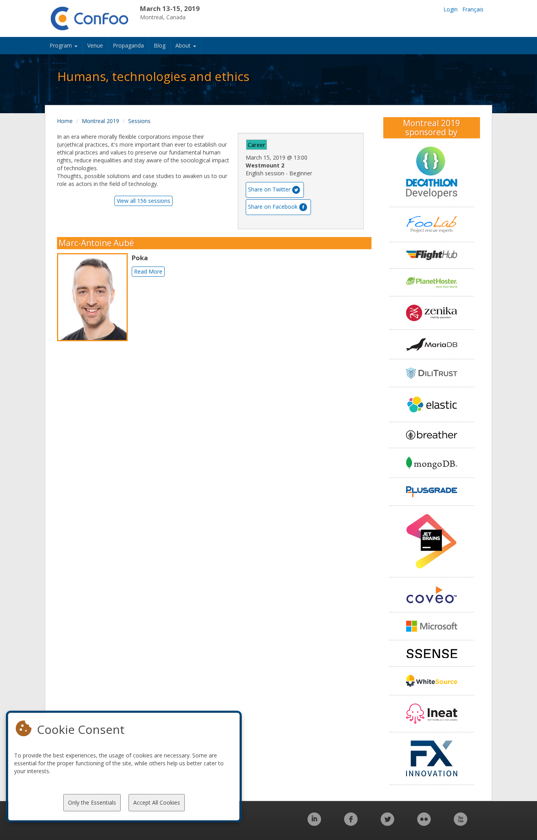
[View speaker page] (94, 297)
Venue (95, 45)
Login (450, 9)
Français (473, 9)
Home (65, 121)
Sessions (139, 121)
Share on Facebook (273, 206)
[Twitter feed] (387, 823)
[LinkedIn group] (314, 823)
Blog (160, 45)
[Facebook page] (350, 823)
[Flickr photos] (423, 823)
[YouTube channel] (460, 823)
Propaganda (128, 45)
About (183, 45)
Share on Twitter (269, 189)
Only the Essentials (92, 802)
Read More (148, 271)
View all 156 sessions (143, 200)
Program (62, 45)
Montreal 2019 (100, 121)
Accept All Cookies (156, 802)
